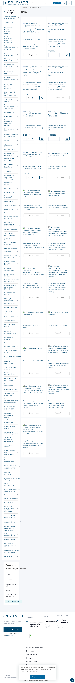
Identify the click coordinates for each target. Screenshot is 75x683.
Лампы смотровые (11, 499)
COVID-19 (7, 252)
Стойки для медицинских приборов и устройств (9, 508)
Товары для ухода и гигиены (10, 368)
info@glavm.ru (10, 635)
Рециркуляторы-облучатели (10, 379)
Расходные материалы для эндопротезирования (11, 224)
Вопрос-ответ (32, 661)
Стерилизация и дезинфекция (9, 459)
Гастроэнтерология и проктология (11, 135)
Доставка (30, 651)
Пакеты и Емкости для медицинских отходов (9, 122)
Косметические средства (10, 243)
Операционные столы (10, 427)
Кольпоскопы (9, 495)
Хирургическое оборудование (10, 516)
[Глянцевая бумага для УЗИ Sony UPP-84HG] (59, 155)
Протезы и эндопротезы (9, 269)
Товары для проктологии (9, 312)
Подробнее (34, 55)
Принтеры (8, 343)
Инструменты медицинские (9, 72)
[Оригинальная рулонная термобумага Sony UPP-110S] (59, 193)
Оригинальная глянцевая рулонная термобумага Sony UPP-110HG (33, 207)
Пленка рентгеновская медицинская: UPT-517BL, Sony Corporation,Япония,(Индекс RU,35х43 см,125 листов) (57, 287)
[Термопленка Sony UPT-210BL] (33, 349)
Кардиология (9, 502)
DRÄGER (8, 590)
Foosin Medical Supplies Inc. (10, 595)
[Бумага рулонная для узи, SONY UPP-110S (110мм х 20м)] (33, 114)
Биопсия (7, 188)
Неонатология (9, 539)
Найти (58, 2)
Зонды (6, 140)
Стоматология (9, 112)
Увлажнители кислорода (9, 394)
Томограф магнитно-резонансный (9, 439)
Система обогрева (7, 473)
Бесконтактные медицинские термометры (9, 528)
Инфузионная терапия (9, 130)
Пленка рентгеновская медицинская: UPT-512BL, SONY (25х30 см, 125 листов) (32, 285)
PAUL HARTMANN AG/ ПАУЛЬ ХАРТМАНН (8, 39)
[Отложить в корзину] (67, 55)
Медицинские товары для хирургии (9, 66)
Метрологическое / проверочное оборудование (10, 467)
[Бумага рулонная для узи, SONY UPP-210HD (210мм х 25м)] (59, 114)
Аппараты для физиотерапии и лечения (10, 545)
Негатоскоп (8, 423)
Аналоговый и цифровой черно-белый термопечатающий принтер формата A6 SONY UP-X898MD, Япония (33, 44)
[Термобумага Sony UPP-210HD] (33, 313)
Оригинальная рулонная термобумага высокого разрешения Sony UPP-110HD (33, 245)
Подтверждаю (37, 677)
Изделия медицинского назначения (9, 79)
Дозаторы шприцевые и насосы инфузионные (9, 416)
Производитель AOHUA (10, 293)
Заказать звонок (13, 629)
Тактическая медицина (8, 23)
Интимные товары (11, 317)
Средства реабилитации (9, 145)
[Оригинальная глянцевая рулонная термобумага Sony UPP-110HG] (33, 193)
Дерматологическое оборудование (11, 551)
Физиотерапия (9, 347)
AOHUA (8, 575)
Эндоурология (9, 209)
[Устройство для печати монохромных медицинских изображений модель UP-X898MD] (33, 429)
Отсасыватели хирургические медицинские (9, 408)
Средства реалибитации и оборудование (9, 300)
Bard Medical (8, 556)
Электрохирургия (10, 205)
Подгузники (8, 116)
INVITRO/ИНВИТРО (11, 307)
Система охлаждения (8, 362)
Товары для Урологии (8, 100)
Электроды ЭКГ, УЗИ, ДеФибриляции (10, 93)
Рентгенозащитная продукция (11, 217)
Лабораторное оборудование (9, 535)
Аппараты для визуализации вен (11, 433)
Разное (6, 213)
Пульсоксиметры (10, 389)
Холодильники (9, 320)
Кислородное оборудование (9, 373)
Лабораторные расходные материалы (9, 166)
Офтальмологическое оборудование (11, 490)
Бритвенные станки (8, 183)
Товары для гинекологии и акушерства (9, 106)
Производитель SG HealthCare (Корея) (10, 287)
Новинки (30, 658)
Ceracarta (8, 580)
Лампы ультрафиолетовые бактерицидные (11, 400)
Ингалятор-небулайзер (8, 385)
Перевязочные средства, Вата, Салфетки (9, 47)
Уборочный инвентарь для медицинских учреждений (9, 236)
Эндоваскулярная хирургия (10, 197)
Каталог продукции (34, 647)
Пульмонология (10, 192)
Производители (13, 601)
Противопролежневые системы (11, 357)
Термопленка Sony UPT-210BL (33, 361)
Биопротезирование (11, 248)
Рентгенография (10, 149)
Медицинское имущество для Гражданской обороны (9, 156)
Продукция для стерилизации (9, 86)
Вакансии (30, 665)
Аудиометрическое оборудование (11, 522)
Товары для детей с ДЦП (10, 351)
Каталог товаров (11, 11)
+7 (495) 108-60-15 (64, 621)
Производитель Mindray (10, 275)
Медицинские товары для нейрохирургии (10, 177)
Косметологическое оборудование (11, 280)
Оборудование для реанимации (9, 452)
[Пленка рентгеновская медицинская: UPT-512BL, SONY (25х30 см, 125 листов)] (33, 271)
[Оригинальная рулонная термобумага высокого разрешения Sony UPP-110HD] (33, 231)
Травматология (9, 171)
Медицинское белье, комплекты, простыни (9, 30)
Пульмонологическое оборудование (11, 479)
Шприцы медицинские (9, 60)
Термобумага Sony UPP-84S (58, 325)
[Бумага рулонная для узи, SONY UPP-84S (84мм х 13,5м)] (33, 155)
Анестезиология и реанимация (10, 17)
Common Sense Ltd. (10, 585)
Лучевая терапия (10, 230)
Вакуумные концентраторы (10, 332)
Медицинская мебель (9, 338)
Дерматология (9, 201)
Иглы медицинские (9, 54)
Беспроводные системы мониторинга (9, 326)
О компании (31, 654)
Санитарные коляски (8, 446)
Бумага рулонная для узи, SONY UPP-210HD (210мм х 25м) (57, 128)
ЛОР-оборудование (9, 484)
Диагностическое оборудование (10, 256)
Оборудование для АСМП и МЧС (9, 263)
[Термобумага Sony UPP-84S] (59, 313)
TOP (71, 679)
